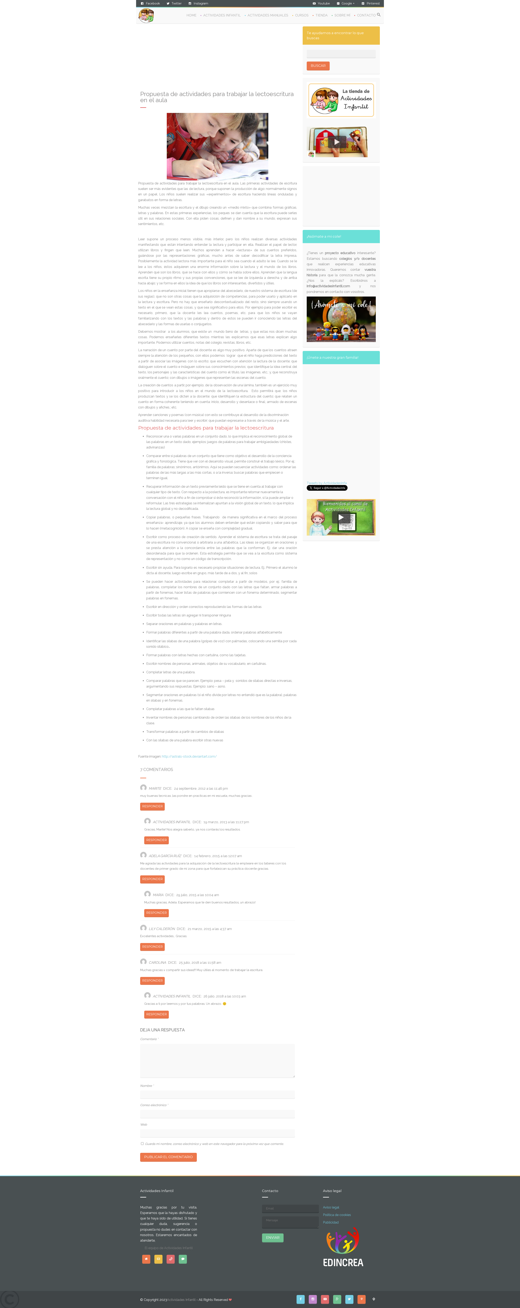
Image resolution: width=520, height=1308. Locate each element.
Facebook (153, 3)
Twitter (177, 3)
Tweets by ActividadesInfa (327, 483)
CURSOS (302, 15)
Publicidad (331, 1222)
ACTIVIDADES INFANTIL (222, 15)
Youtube (324, 3)
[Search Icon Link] (379, 15)
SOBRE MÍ (342, 15)
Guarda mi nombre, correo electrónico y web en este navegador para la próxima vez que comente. (214, 1144)
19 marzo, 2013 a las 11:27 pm (226, 822)
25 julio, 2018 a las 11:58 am (200, 962)
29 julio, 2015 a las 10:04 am (197, 895)
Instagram (201, 3)
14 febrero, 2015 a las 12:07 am (218, 856)
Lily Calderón (162, 929)
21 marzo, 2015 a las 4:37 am (210, 929)
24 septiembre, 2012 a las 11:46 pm (201, 788)
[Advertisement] (217, 58)
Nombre (147, 1086)
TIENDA (321, 15)
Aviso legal (331, 1207)
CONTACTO (366, 15)
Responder (152, 806)
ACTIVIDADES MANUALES (268, 15)
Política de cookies (337, 1215)
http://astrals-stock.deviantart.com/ (189, 756)
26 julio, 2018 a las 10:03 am (225, 996)
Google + (348, 3)
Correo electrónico (154, 1105)
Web (143, 1124)
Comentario (149, 1039)
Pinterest (373, 3)
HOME (191, 15)
